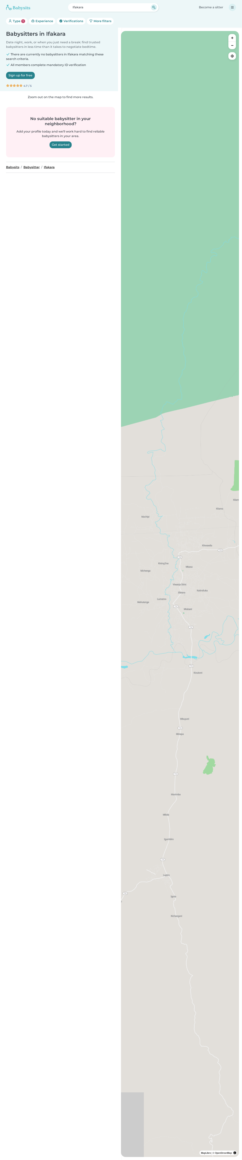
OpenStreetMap (223, 1153)
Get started (60, 145)
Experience (44, 21)
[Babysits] (18, 7)
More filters (102, 21)
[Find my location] (232, 56)
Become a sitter (211, 7)
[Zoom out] (232, 45)
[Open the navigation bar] (232, 7)
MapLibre (206, 1153)
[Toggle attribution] (235, 1153)
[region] (180, 594)
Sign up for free (20, 75)
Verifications (73, 21)
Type (18, 21)
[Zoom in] (232, 38)
